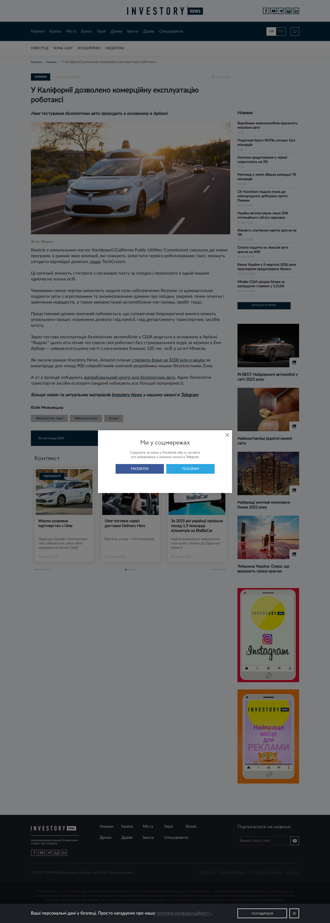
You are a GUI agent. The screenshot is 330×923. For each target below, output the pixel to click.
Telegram (190, 469)
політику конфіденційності (183, 913)
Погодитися (262, 913)
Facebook (140, 469)
